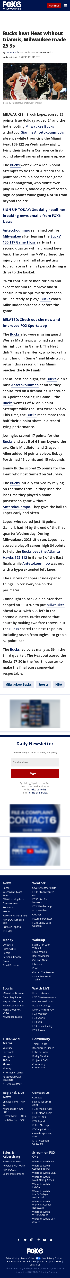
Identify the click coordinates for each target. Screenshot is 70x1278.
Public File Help (40, 1125)
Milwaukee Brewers (13, 993)
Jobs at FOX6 (39, 1117)
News (7, 883)
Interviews (37, 964)
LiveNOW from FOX (43, 1009)
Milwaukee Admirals (14, 1005)
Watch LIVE (41, 988)
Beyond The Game (13, 1001)
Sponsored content (13, 1173)
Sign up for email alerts (41, 1103)
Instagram (8, 1056)
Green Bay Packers (13, 997)
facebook (19, 1240)
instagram (31, 1240)
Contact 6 (8, 944)
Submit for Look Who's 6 (41, 946)
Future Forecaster (42, 918)
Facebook (8, 1052)
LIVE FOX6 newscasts (44, 997)
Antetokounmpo (17, 230)
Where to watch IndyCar (41, 1185)
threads (38, 1240)
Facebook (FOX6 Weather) (12, 1078)
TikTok (6, 1060)
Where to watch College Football (41, 1167)
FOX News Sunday (42, 1026)
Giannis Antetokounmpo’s (42, 132)
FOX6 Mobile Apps (42, 1108)
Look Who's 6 (39, 951)
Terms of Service (37, 792)
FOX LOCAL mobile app (13, 921)
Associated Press (26, 52)
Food (35, 968)
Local (6, 887)
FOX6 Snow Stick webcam (41, 924)
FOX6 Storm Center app (43, 893)
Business (8, 961)
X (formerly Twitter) (13, 1072)
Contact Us (40, 1093)
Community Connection (38, 1066)
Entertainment (10, 903)
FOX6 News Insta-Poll (15, 915)
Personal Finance (12, 957)
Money (8, 940)
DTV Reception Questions (40, 1142)
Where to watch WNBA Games (41, 1213)
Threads (7, 1064)
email (51, 1240)
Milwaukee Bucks (44, 52)
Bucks (15, 165)
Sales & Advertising (11, 1154)
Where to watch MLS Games (43, 1220)
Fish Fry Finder (40, 1052)
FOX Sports (38, 1017)
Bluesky (7, 1068)
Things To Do (39, 1043)
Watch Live (54, 6)
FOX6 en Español (12, 926)
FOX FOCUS (9, 1169)
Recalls (6, 952)
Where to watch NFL (43, 1161)
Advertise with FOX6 (14, 1165)
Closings (36, 914)
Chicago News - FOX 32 (14, 1103)
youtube (44, 1240)
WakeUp (38, 940)
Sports (43, 684)
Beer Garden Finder (43, 1048)
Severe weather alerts (44, 887)
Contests (37, 1097)
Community (41, 1039)
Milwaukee (12, 236)
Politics (7, 911)
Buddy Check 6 (40, 1056)
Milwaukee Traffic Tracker (42, 978)
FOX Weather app (42, 906)
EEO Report (38, 1121)
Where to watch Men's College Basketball (41, 1194)
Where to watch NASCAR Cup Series (43, 1178)
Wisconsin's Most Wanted (12, 893)
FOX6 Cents (9, 948)
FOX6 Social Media (11, 1041)
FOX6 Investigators (13, 899)
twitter (25, 1240)
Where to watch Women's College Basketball (41, 1204)
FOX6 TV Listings (41, 1005)
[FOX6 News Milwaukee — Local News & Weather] (12, 5)
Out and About (40, 960)
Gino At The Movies (43, 972)
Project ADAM (40, 1060)
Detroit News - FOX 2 (14, 1116)
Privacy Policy (39, 789)
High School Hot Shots (12, 1011)
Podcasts (8, 907)
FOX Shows (38, 1030)
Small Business (11, 965)
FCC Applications (41, 1129)
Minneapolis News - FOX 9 (13, 1110)
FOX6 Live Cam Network (40, 900)
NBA (58, 684)
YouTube (8, 1048)
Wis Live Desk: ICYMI (43, 1001)
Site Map (7, 931)
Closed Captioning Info (42, 1135)
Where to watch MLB (44, 1172)
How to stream (40, 993)
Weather (39, 883)
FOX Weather (39, 910)
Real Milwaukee (40, 956)
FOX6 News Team (42, 1113)
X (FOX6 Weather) (12, 1083)
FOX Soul (37, 1022)
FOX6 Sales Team (12, 1161)
